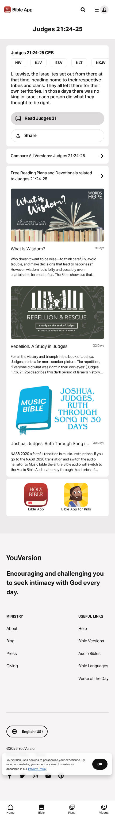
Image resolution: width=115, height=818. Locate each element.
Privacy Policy (37, 768)
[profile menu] (100, 9)
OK (99, 764)
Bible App (36, 509)
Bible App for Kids (76, 509)
